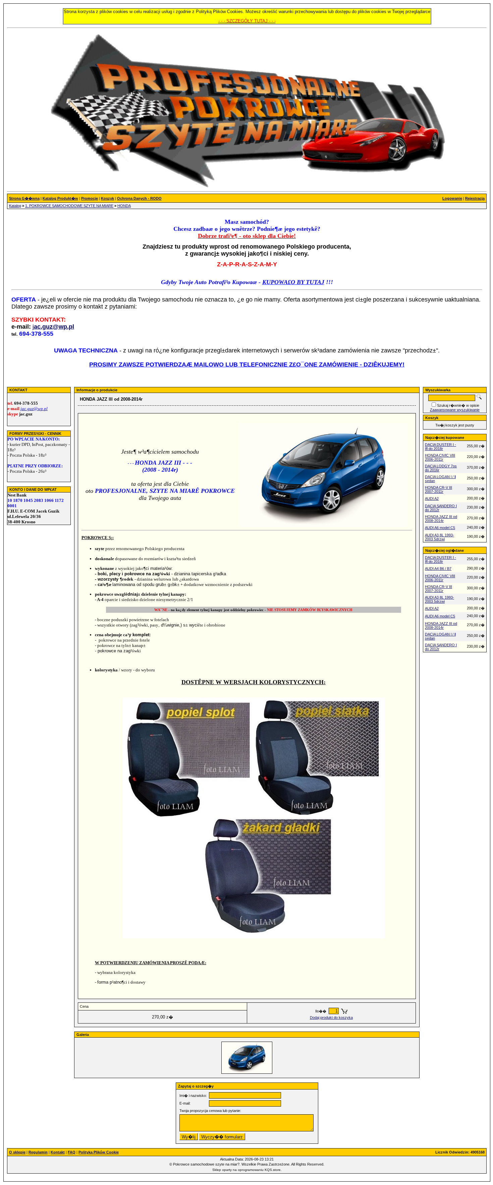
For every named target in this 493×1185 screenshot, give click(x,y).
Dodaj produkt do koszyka (331, 1017)
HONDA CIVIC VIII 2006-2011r (440, 457)
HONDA (124, 206)
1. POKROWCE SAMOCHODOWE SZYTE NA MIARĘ (69, 206)
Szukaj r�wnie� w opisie (458, 405)
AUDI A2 (432, 499)
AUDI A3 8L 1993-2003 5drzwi (439, 537)
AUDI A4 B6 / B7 (438, 569)
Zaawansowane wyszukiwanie (455, 410)
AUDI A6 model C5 (440, 528)
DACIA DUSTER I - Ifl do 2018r (440, 447)
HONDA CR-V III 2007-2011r (438, 489)
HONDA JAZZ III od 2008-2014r (441, 519)
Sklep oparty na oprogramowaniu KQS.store (246, 1170)
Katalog (15, 206)
